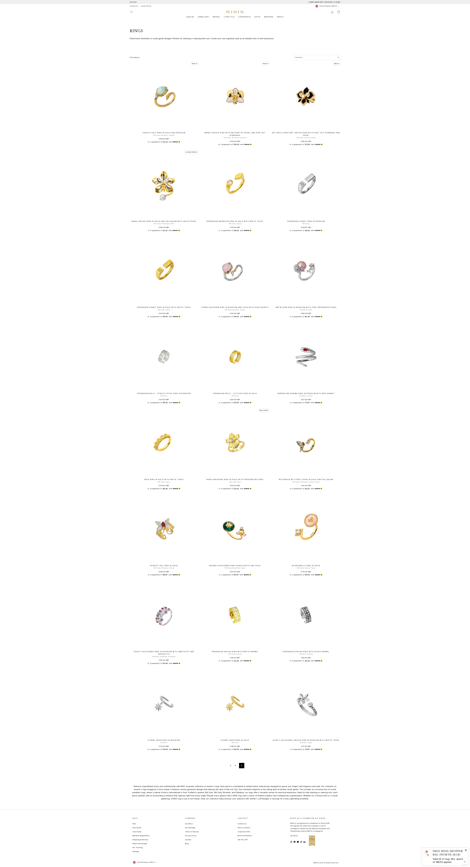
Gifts (257, 17)
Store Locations (244, 828)
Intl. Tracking (137, 847)
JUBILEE (190, 17)
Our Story (294, 836)
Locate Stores (146, 6)
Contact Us (134, 6)
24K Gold (209, 792)
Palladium (239, 792)
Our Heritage (190, 828)
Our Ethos (189, 824)
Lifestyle (229, 17)
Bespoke (268, 17)
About (280, 17)
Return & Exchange (139, 843)
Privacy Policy (190, 836)
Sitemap (135, 851)
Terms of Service (192, 832)
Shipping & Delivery (140, 840)
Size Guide (136, 828)
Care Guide (136, 832)
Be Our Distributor (245, 836)
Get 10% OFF (243, 840)
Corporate (244, 17)
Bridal (216, 17)
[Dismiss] (466, 850)
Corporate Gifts (244, 832)
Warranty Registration (141, 836)
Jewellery (203, 17)
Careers (188, 840)
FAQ (134, 824)
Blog (187, 843)
